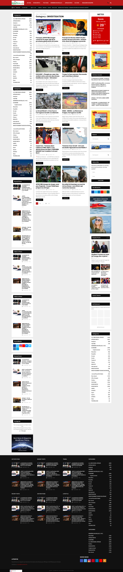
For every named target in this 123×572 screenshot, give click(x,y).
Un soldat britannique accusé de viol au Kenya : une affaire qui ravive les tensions (73, 186)
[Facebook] (100, 8)
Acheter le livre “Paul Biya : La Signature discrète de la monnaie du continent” (73, 7)
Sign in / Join (33, 7)
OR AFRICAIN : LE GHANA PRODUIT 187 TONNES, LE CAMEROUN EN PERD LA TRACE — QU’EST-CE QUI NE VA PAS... (26, 239)
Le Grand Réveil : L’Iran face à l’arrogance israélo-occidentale (47, 112)
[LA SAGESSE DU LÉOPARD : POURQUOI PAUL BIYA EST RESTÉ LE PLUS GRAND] (17, 187)
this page (24, 430)
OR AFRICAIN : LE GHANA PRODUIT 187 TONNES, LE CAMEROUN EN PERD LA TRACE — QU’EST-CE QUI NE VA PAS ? (100, 104)
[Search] (108, 139)
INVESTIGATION (39, 21)
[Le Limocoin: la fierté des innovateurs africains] (105, 267)
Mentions (44, 7)
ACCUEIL (29, 2)
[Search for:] (100, 138)
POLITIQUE (45, 2)
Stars (14, 80)
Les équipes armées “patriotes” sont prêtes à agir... (95, 286)
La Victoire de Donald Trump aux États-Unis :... (105, 286)
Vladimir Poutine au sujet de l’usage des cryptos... (100, 255)
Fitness (15, 43)
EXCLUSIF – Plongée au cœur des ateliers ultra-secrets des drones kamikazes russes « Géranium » (47, 76)
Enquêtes (64, 20)
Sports (14, 76)
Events (14, 39)
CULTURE (76, 2)
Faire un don (54, 7)
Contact (49, 7)
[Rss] (110, 8)
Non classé (15, 57)
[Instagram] (104, 8)
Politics (15, 61)
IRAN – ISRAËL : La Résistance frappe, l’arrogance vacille (72, 112)
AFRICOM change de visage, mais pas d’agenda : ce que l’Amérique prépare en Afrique (47, 186)
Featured (15, 41)
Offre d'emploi (16, 59)
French (14, 570)
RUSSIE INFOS (36, 2)
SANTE (14, 70)
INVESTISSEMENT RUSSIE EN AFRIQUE (22, 52)
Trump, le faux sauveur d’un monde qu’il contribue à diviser (74, 75)
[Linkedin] (107, 8)
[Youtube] (109, 8)
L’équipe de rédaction (41, 43)
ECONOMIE (58, 20)
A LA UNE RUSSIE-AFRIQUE (19, 18)
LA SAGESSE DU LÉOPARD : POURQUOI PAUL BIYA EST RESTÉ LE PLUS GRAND (27, 187)
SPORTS (15, 78)
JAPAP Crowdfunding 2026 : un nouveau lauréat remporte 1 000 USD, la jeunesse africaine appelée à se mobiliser (27, 201)
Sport (14, 74)
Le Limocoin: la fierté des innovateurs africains (104, 273)
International (16, 47)
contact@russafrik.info (22, 564)
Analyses (38, 20)
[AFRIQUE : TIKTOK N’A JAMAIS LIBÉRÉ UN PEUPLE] (17, 229)
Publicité (40, 7)
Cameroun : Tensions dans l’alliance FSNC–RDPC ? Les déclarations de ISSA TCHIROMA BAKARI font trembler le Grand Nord (47, 149)
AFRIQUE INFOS (68, 2)
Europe (14, 37)
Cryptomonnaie (43, 20)
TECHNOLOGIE (16, 82)
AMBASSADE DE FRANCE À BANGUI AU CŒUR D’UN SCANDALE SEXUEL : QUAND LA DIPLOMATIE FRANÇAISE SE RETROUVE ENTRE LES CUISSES (26, 216)
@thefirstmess (100, 327)
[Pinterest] (105, 8)
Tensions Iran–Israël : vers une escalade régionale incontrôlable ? (74, 146)
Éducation (15, 33)
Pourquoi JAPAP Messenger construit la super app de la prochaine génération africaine (47, 39)
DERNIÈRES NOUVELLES (56, 2)
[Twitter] (102, 8)
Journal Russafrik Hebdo (19, 55)
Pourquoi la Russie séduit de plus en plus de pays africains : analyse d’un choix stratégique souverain (74, 39)
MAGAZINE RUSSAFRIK (87, 2)
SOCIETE (15, 72)
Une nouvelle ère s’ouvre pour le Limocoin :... (95, 273)
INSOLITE (15, 45)
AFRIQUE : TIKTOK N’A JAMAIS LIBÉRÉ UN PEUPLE (26, 228)
